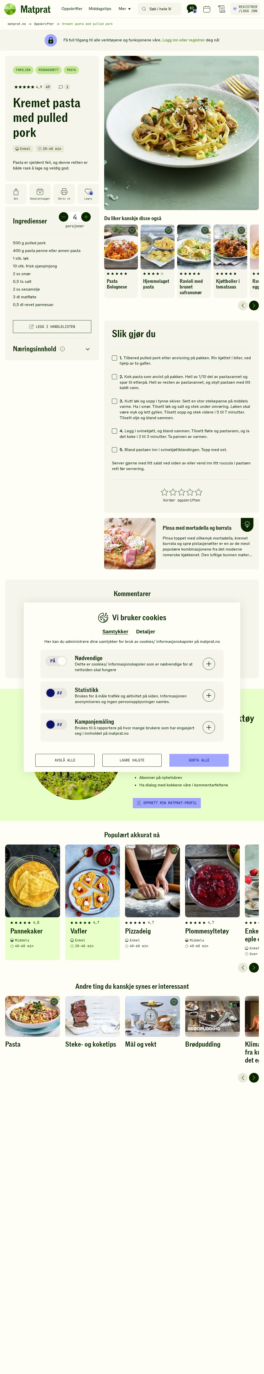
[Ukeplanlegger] (207, 9)
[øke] (86, 217)
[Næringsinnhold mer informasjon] (62, 349)
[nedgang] (63, 217)
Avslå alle (65, 760)
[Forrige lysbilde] (243, 305)
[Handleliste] (222, 9)
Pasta (71, 70)
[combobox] (160, 9)
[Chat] (192, 9)
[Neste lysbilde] (254, 305)
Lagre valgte (132, 760)
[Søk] (144, 9)
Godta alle (199, 760)
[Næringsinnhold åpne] (52, 349)
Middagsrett (49, 70)
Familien (23, 70)
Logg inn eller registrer (183, 40)
